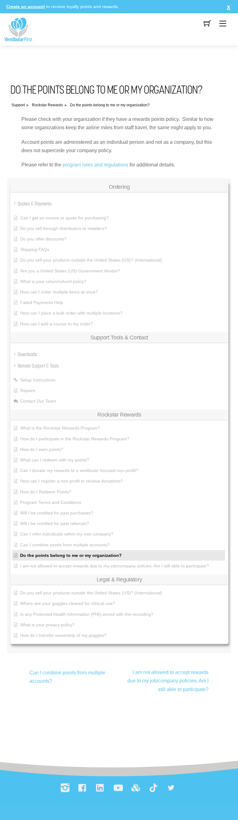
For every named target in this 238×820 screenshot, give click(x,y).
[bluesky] (171, 788)
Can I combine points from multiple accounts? (67, 677)
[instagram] (65, 788)
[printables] (135, 788)
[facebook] (82, 788)
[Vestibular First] (18, 28)
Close (227, 7)
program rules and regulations (95, 164)
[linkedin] (100, 788)
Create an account (25, 6)
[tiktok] (153, 788)
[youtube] (118, 788)
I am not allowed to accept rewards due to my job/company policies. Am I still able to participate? (168, 681)
